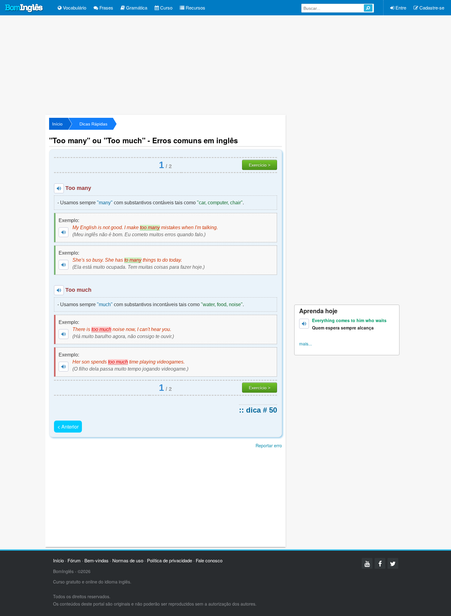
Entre (400, 7)
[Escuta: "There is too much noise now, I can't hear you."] (63, 334)
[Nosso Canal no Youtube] (367, 563)
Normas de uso (127, 560)
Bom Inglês (24, 8)
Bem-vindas (96, 560)
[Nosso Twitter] (392, 563)
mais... (305, 344)
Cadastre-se (431, 7)
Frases (105, 7)
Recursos (194, 7)
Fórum (74, 560)
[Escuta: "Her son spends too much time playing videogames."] (63, 367)
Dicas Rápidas (93, 123)
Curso (165, 7)
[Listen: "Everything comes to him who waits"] (304, 324)
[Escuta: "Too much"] (59, 290)
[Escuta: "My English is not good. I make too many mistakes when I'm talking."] (63, 232)
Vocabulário (74, 7)
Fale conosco (209, 560)
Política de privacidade (169, 560)
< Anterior (68, 426)
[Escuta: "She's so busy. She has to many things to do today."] (63, 265)
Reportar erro (269, 445)
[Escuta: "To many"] (59, 188)
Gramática (136, 7)
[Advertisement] (225, 64)
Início (57, 123)
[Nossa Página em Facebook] (380, 563)
